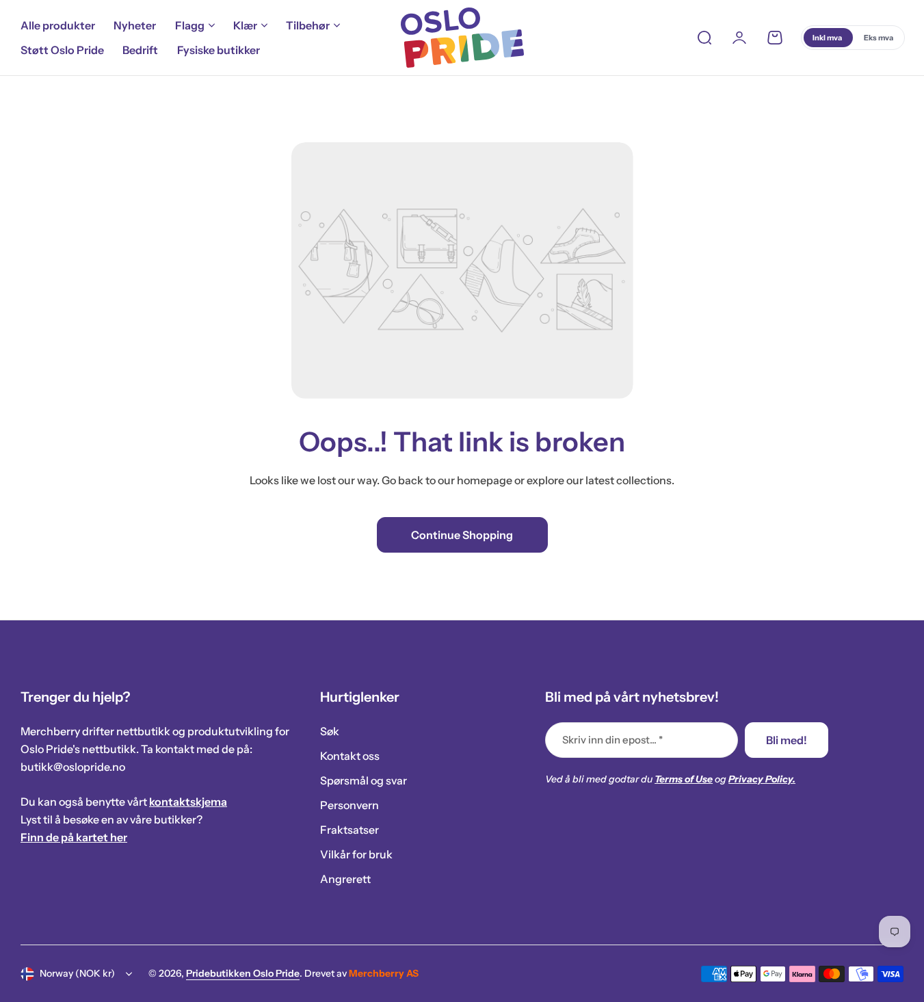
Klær (245, 25)
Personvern (349, 805)
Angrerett (345, 879)
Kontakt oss (350, 756)
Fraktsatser (349, 829)
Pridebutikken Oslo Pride (243, 973)
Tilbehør (308, 25)
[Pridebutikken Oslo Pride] (462, 38)
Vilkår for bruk (356, 854)
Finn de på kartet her (74, 837)
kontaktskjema (188, 801)
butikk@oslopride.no (73, 767)
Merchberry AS (384, 973)
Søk (329, 731)
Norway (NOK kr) (77, 973)
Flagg (189, 25)
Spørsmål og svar (363, 780)
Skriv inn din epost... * (612, 739)
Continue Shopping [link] (462, 535)
